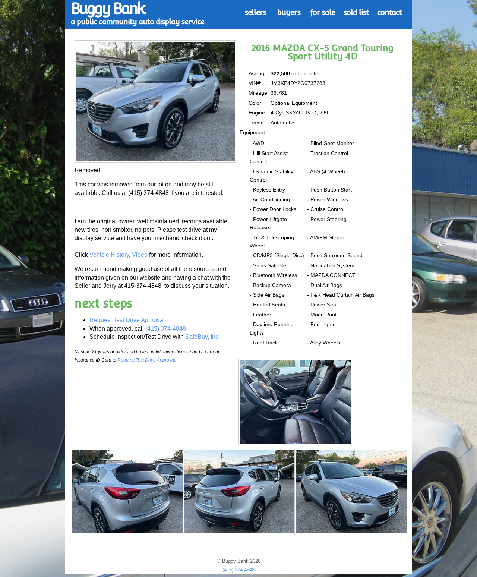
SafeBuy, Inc (201, 337)
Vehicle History (109, 255)
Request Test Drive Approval (127, 320)
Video (140, 255)
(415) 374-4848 (165, 328)
